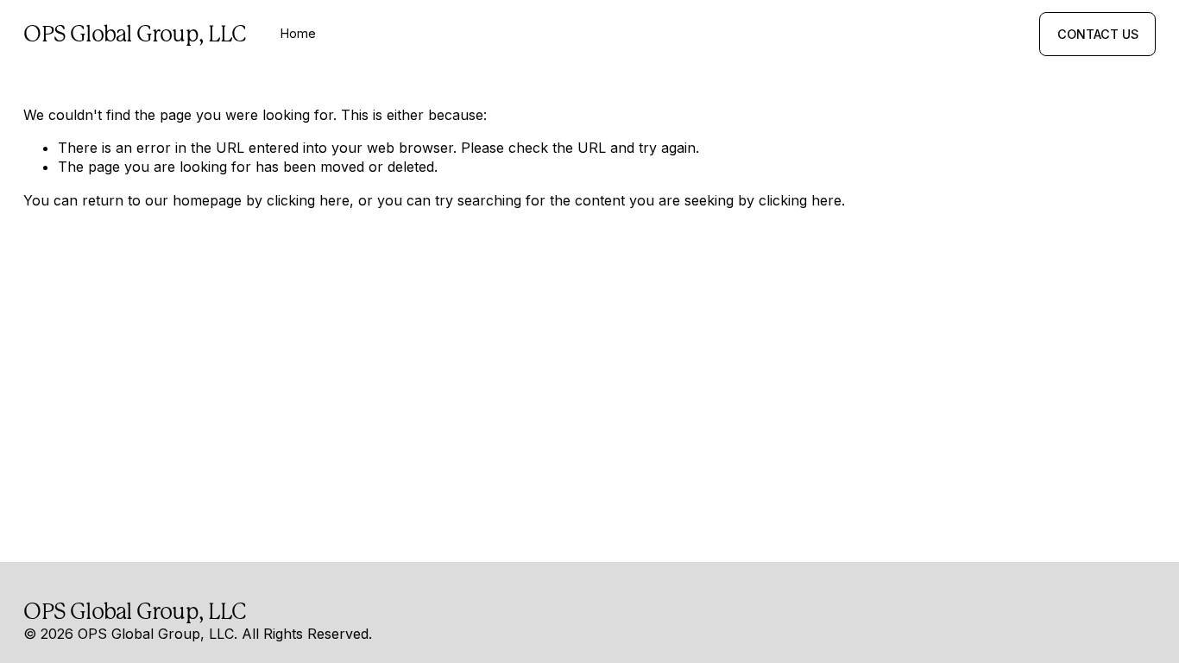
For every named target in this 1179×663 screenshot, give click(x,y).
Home (298, 33)
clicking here (308, 200)
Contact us (1097, 34)
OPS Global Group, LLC (134, 34)
